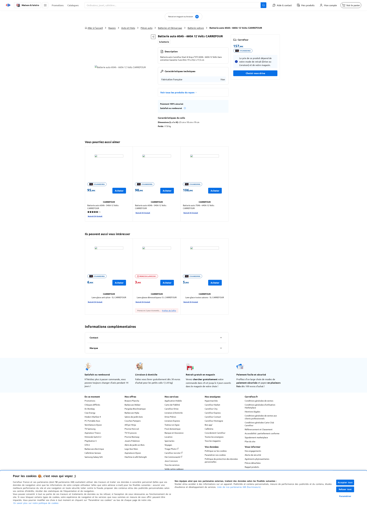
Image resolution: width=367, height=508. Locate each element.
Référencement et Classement (259, 429)
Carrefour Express (213, 412)
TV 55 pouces (131, 432)
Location (168, 436)
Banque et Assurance (174, 432)
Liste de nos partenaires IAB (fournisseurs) (238, 487)
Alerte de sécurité (253, 455)
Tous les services (172, 465)
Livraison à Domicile (174, 412)
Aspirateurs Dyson (133, 453)
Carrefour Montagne (214, 420)
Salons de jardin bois (134, 416)
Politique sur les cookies (216, 451)
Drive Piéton (170, 416)
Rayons (112, 27)
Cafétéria (209, 428)
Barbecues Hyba (132, 412)
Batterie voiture (196, 27)
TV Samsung (90, 428)
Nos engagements (253, 451)
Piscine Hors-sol (132, 428)
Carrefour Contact (213, 416)
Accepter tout (345, 482)
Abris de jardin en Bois (135, 444)
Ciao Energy (90, 412)
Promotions (90, 400)
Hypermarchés (211, 400)
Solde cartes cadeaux (174, 469)
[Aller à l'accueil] (8, 5)
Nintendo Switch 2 (93, 436)
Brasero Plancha (132, 400)
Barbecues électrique (94, 449)
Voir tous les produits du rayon (177, 92)
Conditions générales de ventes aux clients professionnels (261, 417)
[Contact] (221, 337)
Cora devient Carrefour (215, 432)
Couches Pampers (133, 420)
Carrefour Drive (171, 408)
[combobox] (175, 5)
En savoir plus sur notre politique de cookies (35, 503)
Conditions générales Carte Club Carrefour (259, 424)
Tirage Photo (171, 449)
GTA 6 (87, 444)
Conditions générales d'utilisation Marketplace (260, 406)
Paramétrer (345, 496)
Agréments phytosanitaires (257, 459)
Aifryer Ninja (130, 424)
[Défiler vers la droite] (225, 183)
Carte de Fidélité (172, 404)
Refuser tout (345, 489)
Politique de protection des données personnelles (221, 460)
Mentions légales (252, 411)
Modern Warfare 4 (93, 416)
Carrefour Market (212, 404)
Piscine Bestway (132, 436)
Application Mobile (173, 400)
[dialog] (183, 489)
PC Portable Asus (92, 420)
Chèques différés (92, 404)
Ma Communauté (172, 457)
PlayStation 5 (91, 440)
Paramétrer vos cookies (215, 455)
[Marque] (221, 348)
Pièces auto (146, 27)
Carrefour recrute (173, 453)
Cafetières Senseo (93, 453)
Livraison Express (172, 420)
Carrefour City (211, 408)
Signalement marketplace (256, 437)
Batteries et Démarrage (170, 27)
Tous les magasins (213, 440)
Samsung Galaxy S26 (94, 457)
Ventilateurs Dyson (93, 424)
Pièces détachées (253, 463)
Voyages (168, 444)
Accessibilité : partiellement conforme (262, 433)
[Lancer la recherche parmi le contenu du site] (263, 5)
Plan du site (250, 441)
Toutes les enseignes (214, 436)
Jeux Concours (171, 461)
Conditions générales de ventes (259, 400)
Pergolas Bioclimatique (135, 408)
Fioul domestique (172, 428)
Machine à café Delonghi (136, 457)
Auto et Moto (128, 27)
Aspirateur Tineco (93, 432)
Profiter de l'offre (169, 310)
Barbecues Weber (132, 404)
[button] (45, 5)
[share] (153, 36)
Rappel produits (252, 467)
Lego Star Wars (131, 449)
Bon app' (208, 424)
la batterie (164, 41)
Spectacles (169, 440)
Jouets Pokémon (132, 440)
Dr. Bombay (90, 408)
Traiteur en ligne (172, 424)
